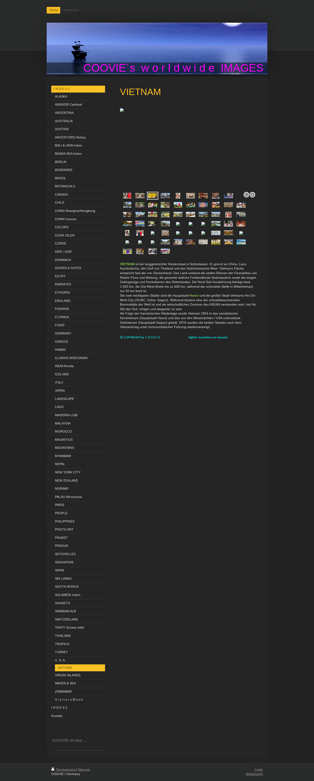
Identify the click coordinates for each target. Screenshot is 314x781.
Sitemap (84, 769)
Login (259, 769)
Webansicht (254, 774)
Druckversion (65, 769)
